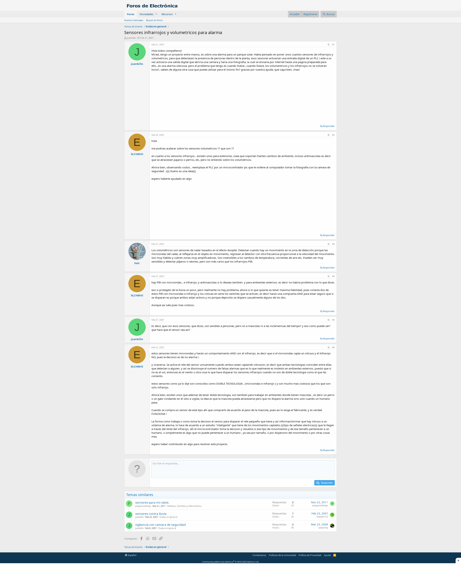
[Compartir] (328, 45)
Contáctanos (259, 555)
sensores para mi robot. (152, 502)
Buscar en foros (154, 20)
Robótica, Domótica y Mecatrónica (184, 506)
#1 (333, 44)
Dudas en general (168, 517)
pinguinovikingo (143, 506)
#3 (333, 244)
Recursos (167, 14)
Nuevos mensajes (133, 20)
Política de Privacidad (310, 555)
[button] (156, 14)
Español (131, 555)
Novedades (146, 14)
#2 (333, 134)
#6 (333, 347)
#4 (333, 276)
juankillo (131, 37)
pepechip (323, 527)
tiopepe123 (322, 516)
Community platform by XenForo (230, 561)
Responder (329, 126)
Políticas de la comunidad (282, 555)
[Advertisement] (243, 96)
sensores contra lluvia (151, 514)
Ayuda (327, 555)
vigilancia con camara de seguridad (160, 525)
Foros (130, 14)
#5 (333, 319)
